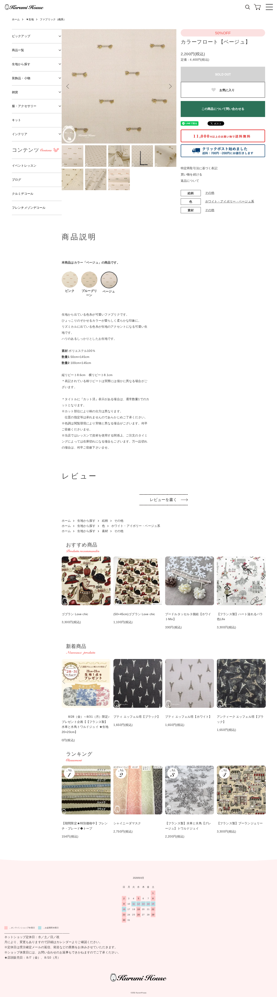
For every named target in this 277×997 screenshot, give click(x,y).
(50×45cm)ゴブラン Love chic (134, 614)
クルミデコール (22, 193)
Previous (68, 86)
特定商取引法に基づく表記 (199, 168)
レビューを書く (163, 500)
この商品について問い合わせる (222, 109)
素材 (105, 531)
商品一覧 (18, 50)
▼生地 (30, 19)
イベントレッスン (24, 165)
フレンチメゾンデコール (29, 207)
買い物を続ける (191, 174)
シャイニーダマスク (127, 823)
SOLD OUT (223, 74)
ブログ (16, 179)
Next (170, 86)
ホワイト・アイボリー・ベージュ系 (229, 201)
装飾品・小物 (21, 78)
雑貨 (15, 92)
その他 (209, 192)
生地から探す (86, 520)
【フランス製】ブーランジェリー (240, 823)
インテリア (19, 134)
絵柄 (105, 520)
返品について (190, 180)
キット (16, 120)
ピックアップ (21, 36)
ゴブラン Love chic (75, 614)
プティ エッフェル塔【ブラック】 (136, 716)
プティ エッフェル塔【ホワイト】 (188, 716)
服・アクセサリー (24, 106)
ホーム (16, 19)
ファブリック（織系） (53, 19)
